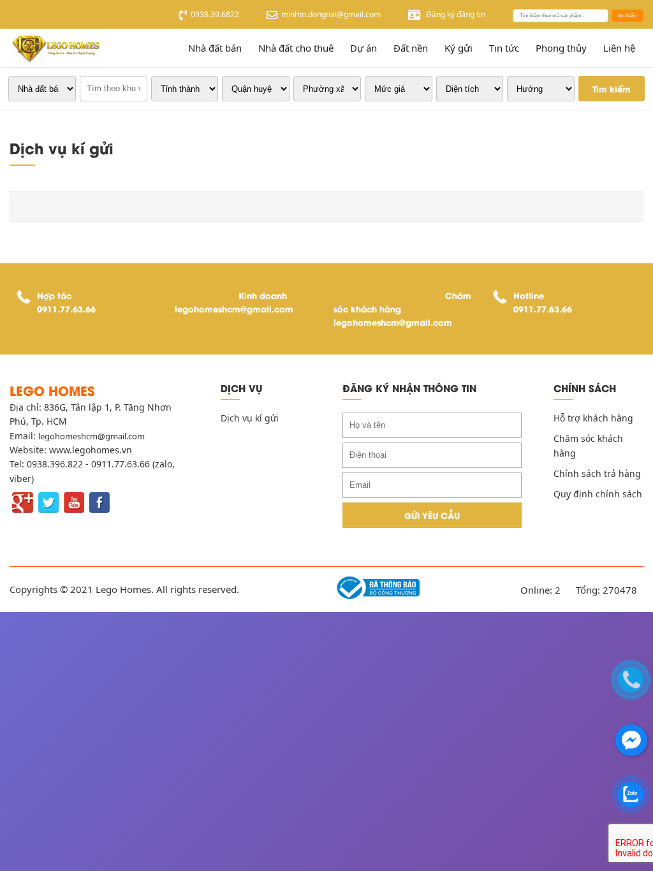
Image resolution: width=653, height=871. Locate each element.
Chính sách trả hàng (597, 473)
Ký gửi (458, 47)
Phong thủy (561, 47)
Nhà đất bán (215, 47)
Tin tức (504, 47)
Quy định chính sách (598, 494)
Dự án (363, 47)
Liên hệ (619, 47)
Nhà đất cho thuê (296, 47)
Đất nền (410, 47)
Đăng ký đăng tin (454, 14)
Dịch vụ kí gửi (250, 418)
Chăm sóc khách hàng (588, 445)
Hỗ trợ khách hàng (593, 418)
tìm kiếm (627, 15)
